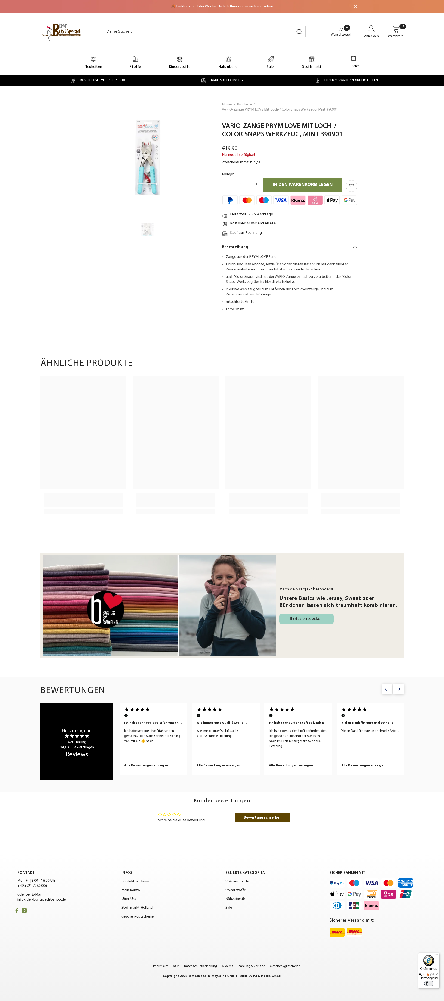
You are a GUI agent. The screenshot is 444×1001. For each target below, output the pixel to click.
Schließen (355, 7)
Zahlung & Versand (251, 966)
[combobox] (197, 31)
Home (227, 104)
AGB (176, 966)
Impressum (160, 966)
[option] (147, 158)
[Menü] (436, 955)
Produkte (244, 104)
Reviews (77, 754)
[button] (387, 689)
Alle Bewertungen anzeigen (145, 765)
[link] (97, 80)
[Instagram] (24, 910)
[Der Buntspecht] (159, 605)
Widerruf (228, 966)
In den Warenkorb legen (303, 184)
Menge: (228, 174)
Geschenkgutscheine (285, 966)
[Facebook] (16, 910)
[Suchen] (204, 31)
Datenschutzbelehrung (200, 966)
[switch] (428, 983)
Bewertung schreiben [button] (263, 817)
